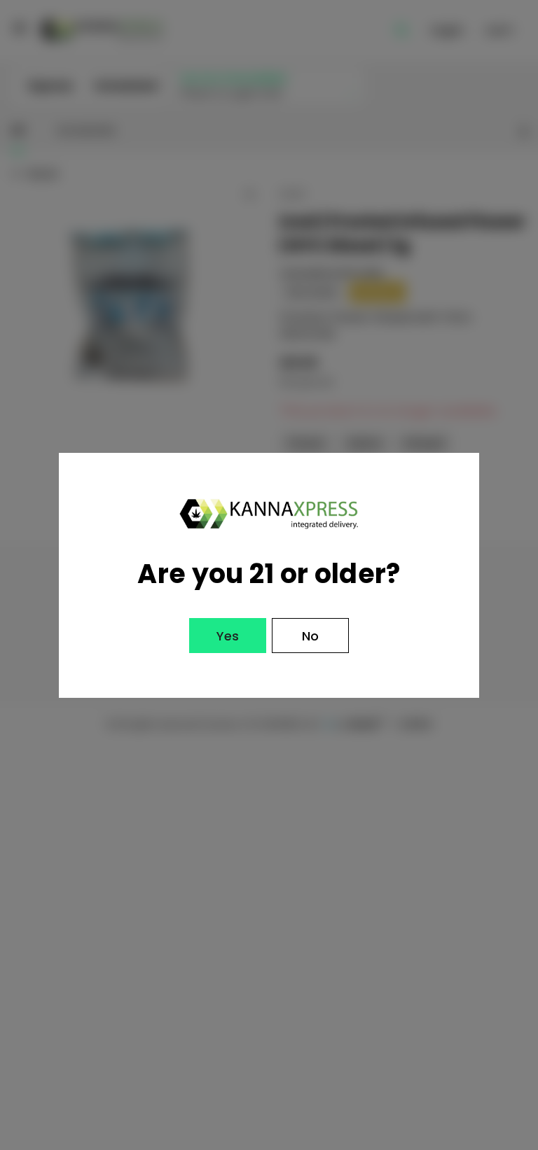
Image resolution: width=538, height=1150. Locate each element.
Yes (227, 636)
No (310, 636)
